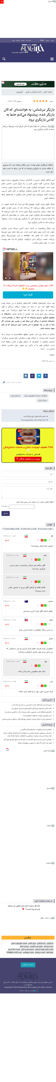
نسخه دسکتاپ (28, 964)
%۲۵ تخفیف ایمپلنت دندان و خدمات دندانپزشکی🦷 (28, 449)
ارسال (5, 513)
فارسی (52, 40)
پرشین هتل (24, 946)
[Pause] (6, 278)
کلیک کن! (28, 295)
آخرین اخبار (47, 700)
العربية (47, 40)
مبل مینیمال (48, 946)
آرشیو (13, 40)
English (42, 40)
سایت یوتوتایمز (28, 952)
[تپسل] (2, 82)
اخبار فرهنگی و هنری (33, 92)
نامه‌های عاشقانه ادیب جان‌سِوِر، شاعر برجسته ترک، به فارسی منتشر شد (28, 712)
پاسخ (7, 540)
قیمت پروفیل (40, 952)
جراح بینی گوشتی (36, 946)
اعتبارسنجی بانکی (27, 949)
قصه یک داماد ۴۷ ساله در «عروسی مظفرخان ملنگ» (35, 743)
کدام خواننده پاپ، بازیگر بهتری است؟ (33, 420)
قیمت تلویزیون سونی (19, 943)
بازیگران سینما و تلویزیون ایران (35, 395)
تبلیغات (18, 40)
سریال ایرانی (42, 400)
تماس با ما (28, 40)
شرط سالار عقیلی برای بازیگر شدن (35, 416)
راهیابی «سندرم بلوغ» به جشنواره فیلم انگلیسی (36, 729)
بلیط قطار (49, 952)
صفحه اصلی (47, 92)
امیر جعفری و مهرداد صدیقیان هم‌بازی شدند (37, 715)
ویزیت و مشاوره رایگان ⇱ (28, 459)
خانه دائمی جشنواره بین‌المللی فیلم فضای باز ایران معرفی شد (31, 708)
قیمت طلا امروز (14, 949)
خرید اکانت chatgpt (14, 952)
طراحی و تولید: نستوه (27, 991)
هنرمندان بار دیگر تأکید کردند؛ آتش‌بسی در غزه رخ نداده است (32, 705)
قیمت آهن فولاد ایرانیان (44, 949)
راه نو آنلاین (41, 943)
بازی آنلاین (32, 943)
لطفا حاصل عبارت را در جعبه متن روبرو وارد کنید (35, 502)
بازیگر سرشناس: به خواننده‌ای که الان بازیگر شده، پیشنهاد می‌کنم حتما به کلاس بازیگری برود (29, 115)
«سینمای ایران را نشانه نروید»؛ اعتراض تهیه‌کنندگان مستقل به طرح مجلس (27, 719)
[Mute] (10, 278)
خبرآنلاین (28, 49)
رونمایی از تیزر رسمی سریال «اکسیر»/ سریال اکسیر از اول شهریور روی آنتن (28, 739)
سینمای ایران (15, 395)
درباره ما (23, 40)
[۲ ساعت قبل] (48, 909)
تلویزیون (19, 92)
